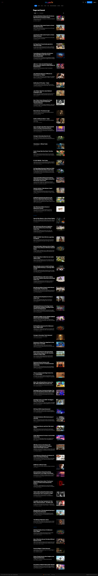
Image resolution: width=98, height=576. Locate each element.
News (39, 5)
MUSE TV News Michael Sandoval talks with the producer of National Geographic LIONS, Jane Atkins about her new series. (43, 94)
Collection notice (15, 574)
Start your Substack (47, 574)
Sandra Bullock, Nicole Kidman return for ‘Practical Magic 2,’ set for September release (44, 550)
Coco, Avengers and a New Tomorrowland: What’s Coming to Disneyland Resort (43, 127)
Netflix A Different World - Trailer (41, 118)
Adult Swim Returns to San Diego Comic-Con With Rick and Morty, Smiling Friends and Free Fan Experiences (43, 307)
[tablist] (38, 13)
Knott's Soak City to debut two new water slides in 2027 (43, 257)
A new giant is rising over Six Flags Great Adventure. (42, 559)
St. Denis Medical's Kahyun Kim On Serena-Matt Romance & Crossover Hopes (44, 16)
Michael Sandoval (39, 59)
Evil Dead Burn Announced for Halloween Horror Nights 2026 (43, 326)
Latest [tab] (35, 13)
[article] (49, 19)
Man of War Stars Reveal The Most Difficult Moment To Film (43, 540)
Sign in (95, 2)
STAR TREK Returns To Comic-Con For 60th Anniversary (44, 436)
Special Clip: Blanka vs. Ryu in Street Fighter (44, 218)
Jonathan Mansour (39, 523)
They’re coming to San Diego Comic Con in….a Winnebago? (43, 373)
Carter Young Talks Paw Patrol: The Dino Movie (43, 152)
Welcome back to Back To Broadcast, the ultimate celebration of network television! (44, 19)
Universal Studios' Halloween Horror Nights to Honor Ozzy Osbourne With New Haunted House (44, 248)
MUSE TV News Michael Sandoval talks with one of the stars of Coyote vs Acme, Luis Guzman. (43, 29)
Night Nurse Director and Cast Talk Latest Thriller (43, 427)
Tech (48, 5)
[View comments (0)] (41, 22)
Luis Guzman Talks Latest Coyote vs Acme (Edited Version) (43, 35)
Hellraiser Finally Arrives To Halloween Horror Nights (42, 530)
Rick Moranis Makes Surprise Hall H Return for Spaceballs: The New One (43, 288)
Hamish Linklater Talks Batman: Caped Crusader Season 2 (42, 189)
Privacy (9, 574)
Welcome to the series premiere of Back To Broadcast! (42, 68)
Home (36, 5)
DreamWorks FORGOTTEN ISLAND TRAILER (44, 564)
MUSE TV (39, 21)
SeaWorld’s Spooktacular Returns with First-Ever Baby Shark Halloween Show (43, 198)
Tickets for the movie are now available (40, 336)
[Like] (34, 22)
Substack (87, 574)
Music (42, 5)
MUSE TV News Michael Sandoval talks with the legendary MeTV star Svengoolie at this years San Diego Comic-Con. (43, 240)
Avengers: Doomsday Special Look (41, 136)
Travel (45, 5)
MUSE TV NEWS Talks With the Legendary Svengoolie (43, 237)
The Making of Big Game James (41, 519)
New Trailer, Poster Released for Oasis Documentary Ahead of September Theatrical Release (42, 102)
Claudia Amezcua (39, 131)
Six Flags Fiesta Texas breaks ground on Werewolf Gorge (43, 45)
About (62, 5)
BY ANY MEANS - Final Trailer (40, 160)
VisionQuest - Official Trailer (40, 144)
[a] (60, 18)
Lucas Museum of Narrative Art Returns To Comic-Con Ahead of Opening (43, 456)
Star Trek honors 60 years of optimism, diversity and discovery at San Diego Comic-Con (42, 228)
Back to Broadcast (53, 5)
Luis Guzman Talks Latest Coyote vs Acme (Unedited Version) (43, 26)
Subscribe (89, 2)
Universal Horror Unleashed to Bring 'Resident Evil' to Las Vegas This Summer (43, 472)
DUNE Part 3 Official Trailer (40, 464)
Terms (12, 574)
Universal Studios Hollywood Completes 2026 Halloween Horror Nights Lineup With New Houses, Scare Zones (43, 179)
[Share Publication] (85, 2)
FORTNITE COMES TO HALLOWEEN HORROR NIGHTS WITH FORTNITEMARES (44, 317)
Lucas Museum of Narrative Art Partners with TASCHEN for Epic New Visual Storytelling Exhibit (43, 55)
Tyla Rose (42, 544)
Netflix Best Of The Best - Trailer (41, 83)
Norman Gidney (38, 114)
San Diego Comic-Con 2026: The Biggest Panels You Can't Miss (43, 400)
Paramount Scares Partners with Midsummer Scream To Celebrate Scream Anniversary (43, 364)
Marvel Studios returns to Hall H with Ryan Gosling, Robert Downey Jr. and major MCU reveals (43, 268)
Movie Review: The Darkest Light (41, 110)
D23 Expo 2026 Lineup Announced (41, 409)
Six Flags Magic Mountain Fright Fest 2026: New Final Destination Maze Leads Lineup (43, 169)
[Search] (83, 2)
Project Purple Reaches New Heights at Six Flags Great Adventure (43, 557)
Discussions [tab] (41, 13)
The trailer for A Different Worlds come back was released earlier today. (43, 121)
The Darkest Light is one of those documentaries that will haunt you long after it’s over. (43, 113)
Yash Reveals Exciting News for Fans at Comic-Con (43, 297)
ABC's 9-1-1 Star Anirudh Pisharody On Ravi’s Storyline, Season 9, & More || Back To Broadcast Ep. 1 (44, 65)
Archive (58, 5)
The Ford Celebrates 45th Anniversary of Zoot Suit (43, 417)
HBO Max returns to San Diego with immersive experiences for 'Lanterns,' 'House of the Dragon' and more (42, 446)
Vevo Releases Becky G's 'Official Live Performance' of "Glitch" (42, 74)
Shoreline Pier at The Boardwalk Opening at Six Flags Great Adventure (43, 511)
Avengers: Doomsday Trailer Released (42, 335)
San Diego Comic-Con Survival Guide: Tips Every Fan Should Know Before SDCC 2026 (43, 391)
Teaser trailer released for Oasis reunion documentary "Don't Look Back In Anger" (43, 492)
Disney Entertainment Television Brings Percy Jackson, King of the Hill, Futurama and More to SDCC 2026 (43, 353)
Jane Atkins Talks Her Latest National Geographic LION (42, 91)
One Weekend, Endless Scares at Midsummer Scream (41, 207)
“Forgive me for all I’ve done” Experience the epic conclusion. (44, 466)
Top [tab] (37, 13)
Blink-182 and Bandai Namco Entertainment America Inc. (43, 384)
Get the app (53, 574)
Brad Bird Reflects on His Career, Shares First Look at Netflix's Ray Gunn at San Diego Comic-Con (44, 278)
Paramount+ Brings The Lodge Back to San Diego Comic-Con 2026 (43, 343)
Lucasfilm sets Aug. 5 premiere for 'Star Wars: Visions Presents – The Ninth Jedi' (43, 502)
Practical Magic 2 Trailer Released (41, 548)
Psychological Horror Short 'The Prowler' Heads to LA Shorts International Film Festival (43, 483)
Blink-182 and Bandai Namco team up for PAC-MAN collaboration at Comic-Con (43, 383)
